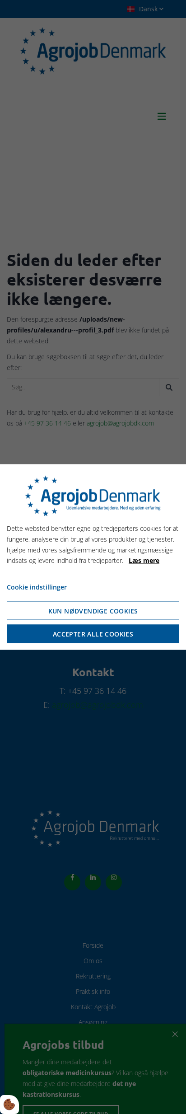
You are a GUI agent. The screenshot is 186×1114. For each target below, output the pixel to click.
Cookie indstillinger (37, 587)
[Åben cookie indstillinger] (9, 1104)
